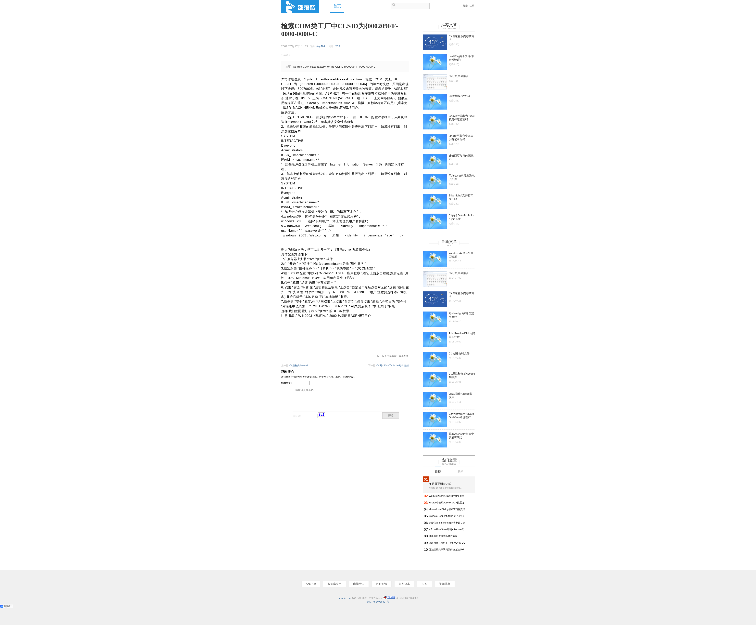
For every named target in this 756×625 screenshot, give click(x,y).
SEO (424, 583)
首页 (337, 6)
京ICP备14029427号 (378, 601)
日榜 (438, 471)
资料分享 (404, 583)
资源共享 (444, 583)
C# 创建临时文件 (459, 353)
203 (337, 46)
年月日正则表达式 (440, 483)
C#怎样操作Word (298, 365)
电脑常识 (358, 583)
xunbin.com (345, 598)
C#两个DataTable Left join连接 (392, 365)
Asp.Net (320, 46)
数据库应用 (334, 583)
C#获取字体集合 (459, 76)
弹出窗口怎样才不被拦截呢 (443, 536)
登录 (465, 5)
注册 (472, 5)
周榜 (460, 471)
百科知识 (381, 583)
